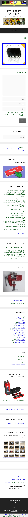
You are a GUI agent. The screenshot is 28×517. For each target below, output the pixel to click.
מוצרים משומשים (20, 325)
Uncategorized (18, 317)
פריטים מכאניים (21, 336)
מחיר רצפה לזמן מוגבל (19, 329)
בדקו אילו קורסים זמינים (18, 480)
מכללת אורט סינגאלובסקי (18, 365)
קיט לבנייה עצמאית (20, 341)
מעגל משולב (21, 332)
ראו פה (14, 502)
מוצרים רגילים (21, 327)
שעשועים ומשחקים (20, 342)
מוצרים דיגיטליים (20, 324)
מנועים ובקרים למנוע (19, 330)
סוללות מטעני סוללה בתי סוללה (16, 334)
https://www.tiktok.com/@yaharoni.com (14, 149)
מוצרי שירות (21, 322)
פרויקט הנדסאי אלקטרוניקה (14, 12)
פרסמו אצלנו (21, 477)
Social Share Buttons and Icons (14, 514)
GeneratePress (14, 511)
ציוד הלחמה (22, 337)
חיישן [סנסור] (21, 319)
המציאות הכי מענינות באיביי (16, 300)
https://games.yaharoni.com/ (16, 423)
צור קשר (7, 483)
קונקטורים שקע (21, 339)
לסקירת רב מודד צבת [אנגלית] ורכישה (14, 409)
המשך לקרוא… (21, 233)
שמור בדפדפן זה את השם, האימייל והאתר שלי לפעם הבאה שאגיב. (13, 114)
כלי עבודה (22, 320)
